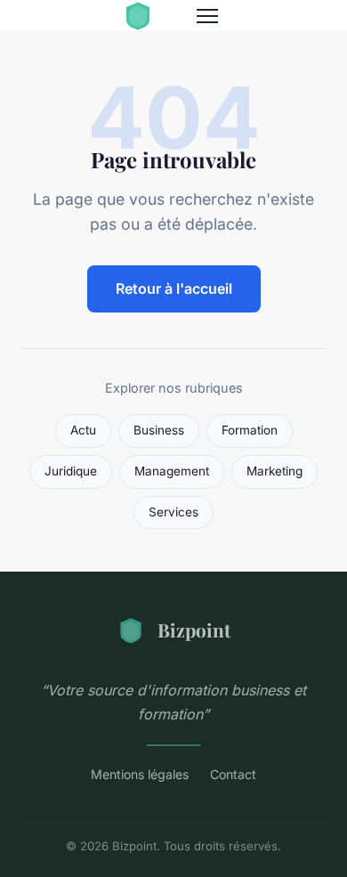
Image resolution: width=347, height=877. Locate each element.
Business (158, 430)
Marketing (274, 471)
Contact (233, 774)
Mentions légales (140, 774)
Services (173, 512)
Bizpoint (193, 629)
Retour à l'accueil (174, 288)
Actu (83, 430)
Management (171, 471)
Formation (250, 430)
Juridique (70, 471)
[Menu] (207, 16)
